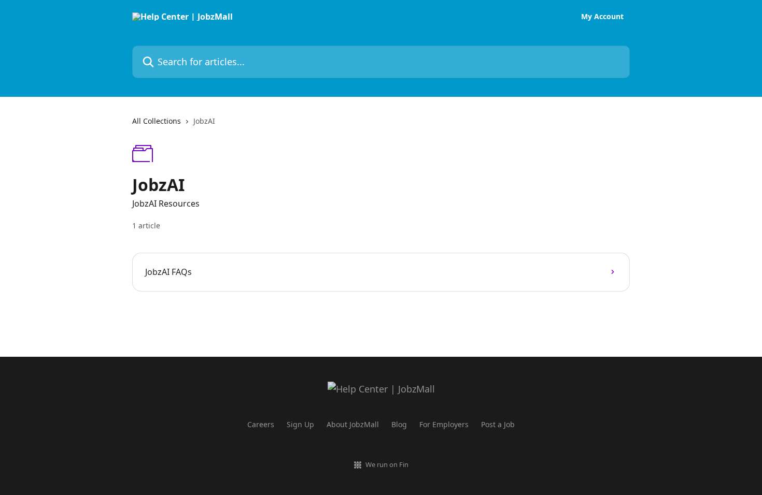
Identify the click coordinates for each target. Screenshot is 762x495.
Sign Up (300, 424)
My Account (602, 16)
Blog (399, 424)
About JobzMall (353, 424)
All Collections (156, 121)
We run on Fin (386, 464)
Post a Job (498, 424)
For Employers (444, 424)
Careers (260, 424)
